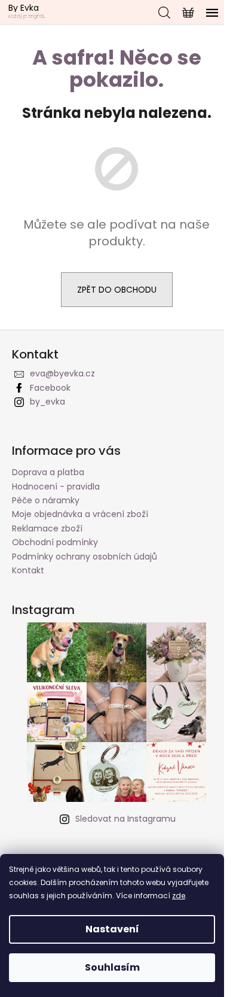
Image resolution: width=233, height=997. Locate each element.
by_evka (47, 402)
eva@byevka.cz (62, 373)
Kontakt (28, 570)
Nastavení (112, 929)
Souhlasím (112, 967)
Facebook (50, 388)
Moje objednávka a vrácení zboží (80, 514)
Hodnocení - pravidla (56, 487)
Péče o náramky (45, 500)
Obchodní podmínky (55, 542)
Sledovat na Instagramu (125, 819)
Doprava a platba (48, 472)
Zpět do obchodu (117, 290)
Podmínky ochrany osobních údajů (84, 557)
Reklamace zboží (47, 528)
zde (178, 895)
